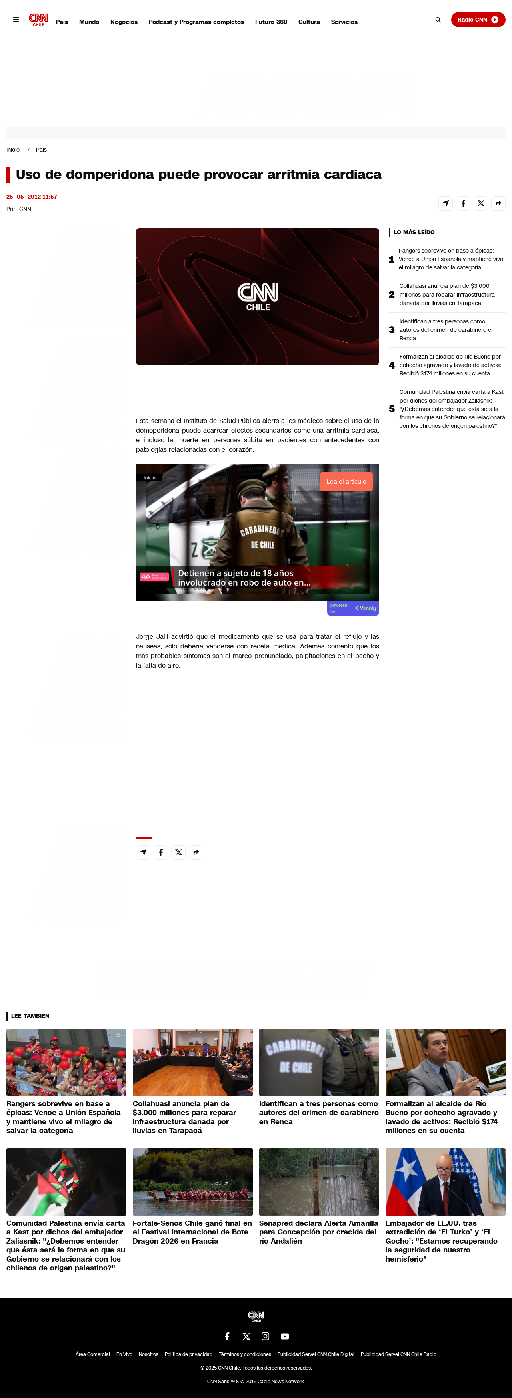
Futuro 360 (271, 22)
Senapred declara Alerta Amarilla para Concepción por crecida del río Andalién (318, 1232)
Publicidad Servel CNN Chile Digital (316, 1354)
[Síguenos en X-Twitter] (246, 1336)
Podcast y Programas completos (196, 22)
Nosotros (148, 1354)
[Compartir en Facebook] (463, 203)
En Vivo (124, 1354)
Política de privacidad (188, 1354)
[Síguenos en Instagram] (265, 1336)
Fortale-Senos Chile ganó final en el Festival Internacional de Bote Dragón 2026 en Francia (192, 1232)
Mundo (89, 22)
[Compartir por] (498, 203)
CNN (25, 209)
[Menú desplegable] (16, 19)
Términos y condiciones (245, 1354)
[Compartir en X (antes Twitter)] (481, 203)
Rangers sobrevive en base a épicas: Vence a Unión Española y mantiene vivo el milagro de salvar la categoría (451, 259)
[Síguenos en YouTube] (284, 1336)
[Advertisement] (66, 686)
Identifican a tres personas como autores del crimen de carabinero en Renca (447, 329)
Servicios (344, 22)
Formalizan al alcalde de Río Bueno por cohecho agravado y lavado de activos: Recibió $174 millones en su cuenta (450, 365)
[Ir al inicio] (38, 19)
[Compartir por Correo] (445, 203)
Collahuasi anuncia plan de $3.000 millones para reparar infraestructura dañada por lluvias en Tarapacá (447, 294)
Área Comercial (93, 1354)
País (62, 22)
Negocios (124, 22)
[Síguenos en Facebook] (227, 1336)
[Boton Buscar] (438, 19)
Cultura (309, 22)
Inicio (13, 150)
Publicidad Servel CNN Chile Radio (398, 1354)
